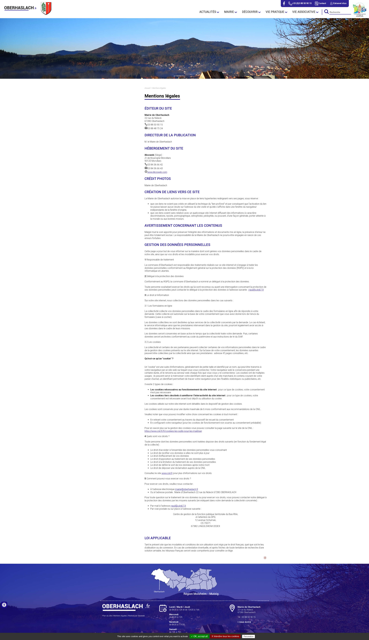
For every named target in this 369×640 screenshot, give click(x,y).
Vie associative (303, 12)
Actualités (207, 12)
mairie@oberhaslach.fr (186, 489)
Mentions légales (159, 88)
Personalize (248, 636)
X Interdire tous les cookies (225, 636)
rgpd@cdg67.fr (256, 289)
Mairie (229, 12)
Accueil (147, 88)
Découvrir (250, 12)
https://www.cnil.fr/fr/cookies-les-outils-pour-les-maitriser (173, 431)
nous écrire (245, 622)
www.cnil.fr (167, 473)
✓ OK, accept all (199, 636)
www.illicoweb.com (157, 172)
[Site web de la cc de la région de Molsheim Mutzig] (360, 16)
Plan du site (107, 616)
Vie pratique (275, 12)
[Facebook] (284, 3)
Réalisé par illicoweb (136, 616)
